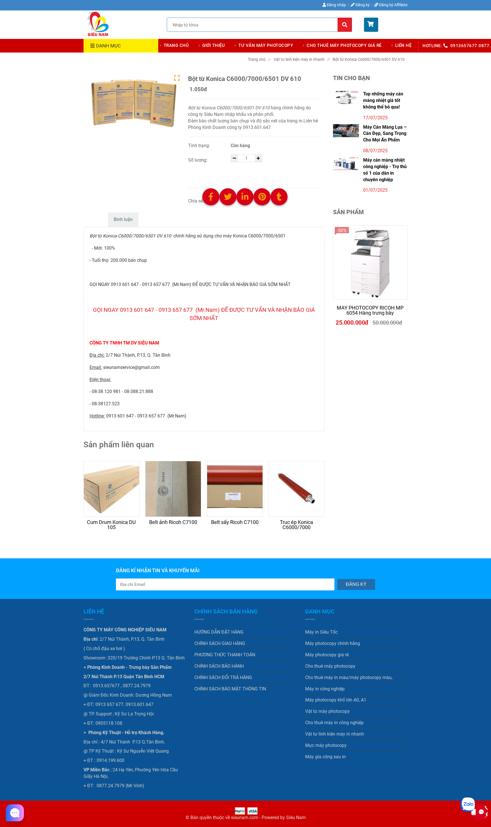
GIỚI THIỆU (213, 45)
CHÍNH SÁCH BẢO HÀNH (219, 666)
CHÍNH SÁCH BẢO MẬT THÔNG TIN (230, 689)
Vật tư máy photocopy (327, 711)
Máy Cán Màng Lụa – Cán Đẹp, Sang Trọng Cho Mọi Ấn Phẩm (385, 133)
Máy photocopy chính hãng (332, 643)
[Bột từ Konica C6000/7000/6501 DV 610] (98, 23)
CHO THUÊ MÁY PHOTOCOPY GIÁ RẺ (344, 45)
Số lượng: (198, 160)
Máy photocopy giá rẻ (327, 654)
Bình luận (123, 219)
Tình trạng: (199, 145)
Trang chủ (259, 59)
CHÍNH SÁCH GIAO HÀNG (219, 643)
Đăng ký (362, 5)
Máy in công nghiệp (325, 689)
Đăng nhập (336, 5)
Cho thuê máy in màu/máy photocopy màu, (348, 677)
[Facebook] (214, 201)
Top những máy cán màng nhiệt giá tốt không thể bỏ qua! (383, 100)
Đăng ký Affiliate (393, 5)
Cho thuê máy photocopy (330, 666)
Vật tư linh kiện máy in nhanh (301, 59)
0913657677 (464, 45)
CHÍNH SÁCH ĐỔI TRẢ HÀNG (223, 677)
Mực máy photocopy (326, 745)
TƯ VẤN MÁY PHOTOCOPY (265, 45)
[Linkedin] (248, 201)
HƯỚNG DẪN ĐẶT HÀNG (219, 632)
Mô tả (95, 219)
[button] (385, 25)
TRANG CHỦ (176, 45)
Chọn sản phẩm (219, 176)
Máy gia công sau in (325, 756)
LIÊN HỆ (403, 45)
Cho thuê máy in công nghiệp (334, 722)
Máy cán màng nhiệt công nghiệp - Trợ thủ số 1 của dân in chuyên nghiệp (385, 169)
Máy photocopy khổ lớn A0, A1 (335, 700)
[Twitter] (231, 201)
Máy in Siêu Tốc (321, 632)
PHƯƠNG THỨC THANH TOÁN (224, 654)
